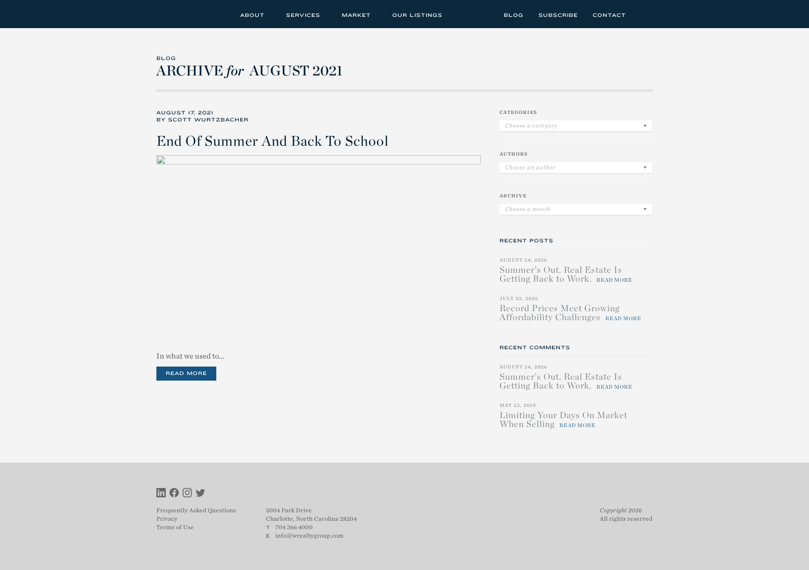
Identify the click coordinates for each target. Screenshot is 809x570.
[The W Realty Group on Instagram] (187, 494)
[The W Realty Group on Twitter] (200, 494)
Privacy (166, 518)
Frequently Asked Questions (196, 510)
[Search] (642, 14)
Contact (609, 15)
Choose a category (531, 125)
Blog (513, 15)
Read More (186, 373)
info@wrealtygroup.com (309, 535)
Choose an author (530, 167)
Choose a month (528, 209)
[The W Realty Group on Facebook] (174, 494)
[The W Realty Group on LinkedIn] (161, 494)
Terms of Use (175, 527)
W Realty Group (190, 14)
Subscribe (558, 15)
